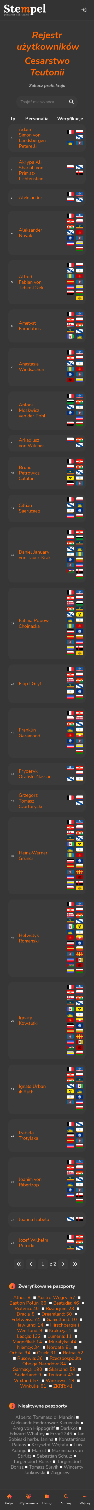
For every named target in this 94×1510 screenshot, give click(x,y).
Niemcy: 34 (30, 1347)
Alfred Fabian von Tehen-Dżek (31, 282)
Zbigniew (60, 1472)
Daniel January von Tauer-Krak (35, 555)
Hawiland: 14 (30, 1325)
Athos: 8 (23, 1297)
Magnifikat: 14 (29, 1342)
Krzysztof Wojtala (50, 1445)
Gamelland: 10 (63, 1319)
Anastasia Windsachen (31, 367)
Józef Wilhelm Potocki (33, 1243)
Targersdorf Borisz (33, 1461)
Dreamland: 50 (58, 1314)
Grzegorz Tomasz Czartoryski (30, 800)
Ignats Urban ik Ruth (32, 1089)
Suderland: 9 (29, 1375)
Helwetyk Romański (29, 938)
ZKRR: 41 (63, 1386)
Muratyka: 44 (64, 1342)
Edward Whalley (28, 1434)
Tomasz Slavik (44, 1467)
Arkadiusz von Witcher (31, 443)
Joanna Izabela (34, 1219)
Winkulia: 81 (34, 1386)
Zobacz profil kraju (47, 86)
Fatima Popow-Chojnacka (35, 623)
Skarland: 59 (63, 1369)
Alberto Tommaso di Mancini (45, 1417)
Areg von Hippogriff (34, 1428)
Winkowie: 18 (61, 1380)
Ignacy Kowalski (28, 1020)
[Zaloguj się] (83, 10)
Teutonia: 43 (62, 1375)
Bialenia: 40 (28, 1308)
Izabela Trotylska (28, 1135)
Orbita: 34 (21, 1353)
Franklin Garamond (29, 733)
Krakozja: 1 (61, 1330)
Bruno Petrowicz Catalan (29, 473)
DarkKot (69, 1428)
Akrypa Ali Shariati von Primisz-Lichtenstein (31, 170)
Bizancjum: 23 (61, 1308)
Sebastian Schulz (55, 1456)
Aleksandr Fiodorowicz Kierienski (45, 1423)
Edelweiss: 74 (27, 1319)
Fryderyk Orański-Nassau (35, 774)
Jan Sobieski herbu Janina (46, 1436)
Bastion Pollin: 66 (29, 1303)
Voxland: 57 (28, 1380)
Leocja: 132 (30, 1336)
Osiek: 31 (48, 1353)
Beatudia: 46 (67, 1303)
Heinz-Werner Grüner (33, 856)
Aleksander (30, 197)
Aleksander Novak (30, 233)
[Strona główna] (25, 10)
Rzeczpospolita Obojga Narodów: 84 (51, 1361)
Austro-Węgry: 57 (57, 1297)
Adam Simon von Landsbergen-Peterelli (33, 137)
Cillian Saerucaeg (29, 508)
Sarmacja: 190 (29, 1369)
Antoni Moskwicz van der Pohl (32, 410)
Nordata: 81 (60, 1347)
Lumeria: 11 (61, 1336)
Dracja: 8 (27, 1314)
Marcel (40, 1450)
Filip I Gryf (30, 683)
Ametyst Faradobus (30, 326)
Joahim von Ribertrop (30, 1182)
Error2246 (62, 1434)
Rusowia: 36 (31, 1358)
